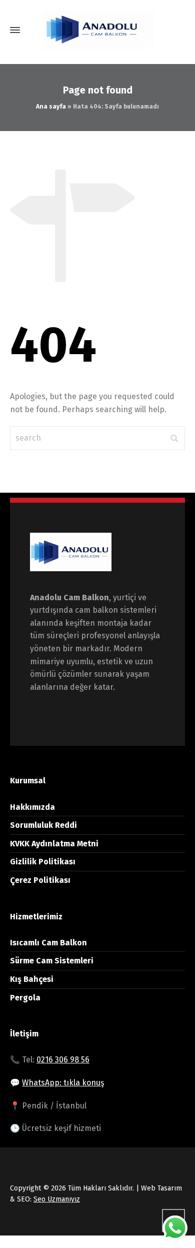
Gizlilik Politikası (43, 861)
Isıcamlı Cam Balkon (48, 942)
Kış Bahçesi (32, 979)
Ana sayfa (51, 106)
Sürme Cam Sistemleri (52, 960)
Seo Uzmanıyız (57, 1199)
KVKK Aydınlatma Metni (54, 843)
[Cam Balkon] (97, 30)
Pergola (25, 997)
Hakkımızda (32, 807)
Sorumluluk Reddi (43, 825)
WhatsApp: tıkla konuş (63, 1082)
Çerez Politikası (40, 880)
